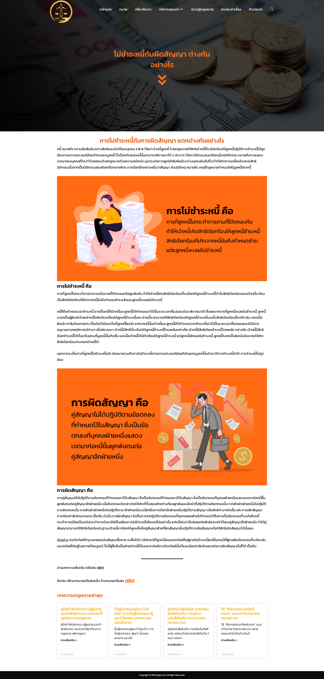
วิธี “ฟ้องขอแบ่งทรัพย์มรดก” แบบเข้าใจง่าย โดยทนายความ (240, 613)
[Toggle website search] (271, 9)
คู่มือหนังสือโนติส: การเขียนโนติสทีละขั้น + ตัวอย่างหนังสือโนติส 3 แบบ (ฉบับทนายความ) (188, 615)
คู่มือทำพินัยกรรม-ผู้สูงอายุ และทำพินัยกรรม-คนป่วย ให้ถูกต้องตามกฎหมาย (82, 613)
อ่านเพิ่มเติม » (69, 640)
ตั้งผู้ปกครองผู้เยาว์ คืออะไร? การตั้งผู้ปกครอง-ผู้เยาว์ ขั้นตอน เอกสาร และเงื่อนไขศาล (133, 615)
